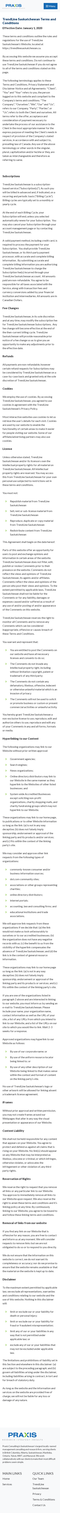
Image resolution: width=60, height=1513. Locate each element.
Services (7, 1484)
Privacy (36, 1493)
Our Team (38, 1478)
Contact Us (39, 1505)
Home (6, 1478)
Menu (51, 6)
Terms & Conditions (43, 1499)
